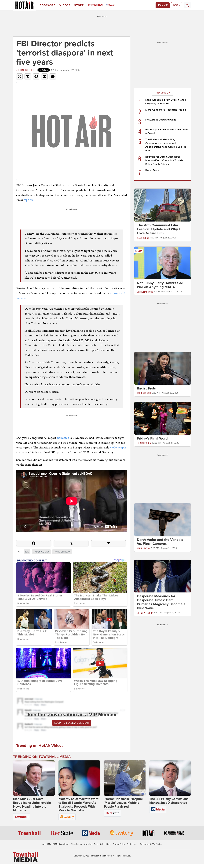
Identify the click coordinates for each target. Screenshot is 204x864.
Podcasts (48, 5)
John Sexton (26, 70)
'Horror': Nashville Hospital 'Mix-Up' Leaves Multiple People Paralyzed (123, 803)
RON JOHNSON (62, 551)
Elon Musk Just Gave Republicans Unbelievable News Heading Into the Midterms (32, 804)
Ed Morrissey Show (60, 844)
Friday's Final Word (152, 438)
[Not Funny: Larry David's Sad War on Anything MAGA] (162, 262)
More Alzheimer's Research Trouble (165, 109)
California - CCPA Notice (151, 844)
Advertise (88, 844)
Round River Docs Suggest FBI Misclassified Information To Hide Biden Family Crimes (164, 160)
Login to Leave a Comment (71, 722)
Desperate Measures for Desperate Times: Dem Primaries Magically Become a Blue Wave (161, 602)
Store (79, 5)
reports (28, 200)
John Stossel (144, 393)
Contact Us (131, 844)
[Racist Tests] (162, 368)
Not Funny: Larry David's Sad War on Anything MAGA (160, 285)
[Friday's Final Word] (162, 418)
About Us (46, 844)
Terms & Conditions (102, 844)
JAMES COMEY (41, 551)
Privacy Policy (119, 844)
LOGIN (176, 5)
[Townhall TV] (95, 5)
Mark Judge (143, 237)
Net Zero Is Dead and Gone (160, 119)
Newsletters (76, 844)
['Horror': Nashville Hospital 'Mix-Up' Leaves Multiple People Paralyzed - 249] (125, 778)
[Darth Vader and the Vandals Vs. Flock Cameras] (162, 519)
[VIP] (111, 5)
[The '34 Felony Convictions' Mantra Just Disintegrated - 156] (170, 778)
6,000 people (118, 447)
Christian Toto (145, 291)
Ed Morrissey (144, 443)
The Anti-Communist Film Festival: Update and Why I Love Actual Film (158, 229)
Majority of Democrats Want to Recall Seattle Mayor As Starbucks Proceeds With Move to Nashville (78, 804)
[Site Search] (187, 5)
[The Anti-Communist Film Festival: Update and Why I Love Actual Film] (162, 204)
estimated (63, 438)
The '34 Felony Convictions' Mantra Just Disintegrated (169, 801)
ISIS (27, 551)
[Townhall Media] (25, 857)
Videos (64, 5)
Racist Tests (152, 170)
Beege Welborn (145, 613)
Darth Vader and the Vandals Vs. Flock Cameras (160, 542)
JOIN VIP (163, 5)
